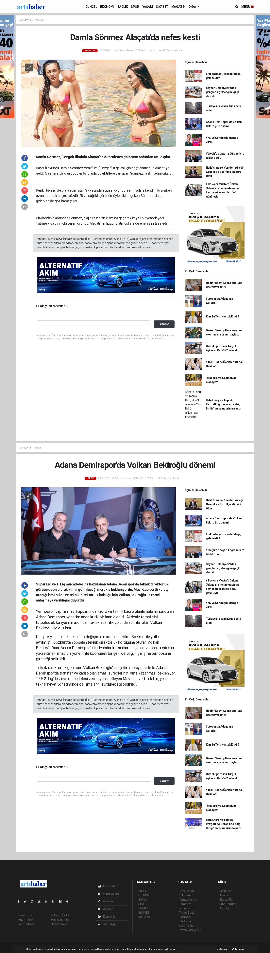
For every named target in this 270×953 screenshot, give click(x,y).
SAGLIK (122, 7)
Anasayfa (25, 19)
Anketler (224, 895)
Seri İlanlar (185, 921)
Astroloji (224, 908)
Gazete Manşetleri (190, 930)
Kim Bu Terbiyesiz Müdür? (222, 316)
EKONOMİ (107, 7)
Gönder (164, 323)
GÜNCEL (91, 7)
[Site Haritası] (62, 901)
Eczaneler (185, 903)
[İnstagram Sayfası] (34, 901)
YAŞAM (147, 7)
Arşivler (108, 909)
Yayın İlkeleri (25, 919)
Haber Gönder (59, 924)
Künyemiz (109, 916)
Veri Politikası (26, 924)
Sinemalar (185, 917)
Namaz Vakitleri (188, 899)
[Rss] (55, 901)
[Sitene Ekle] (69, 901)
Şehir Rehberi (187, 925)
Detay (223, 949)
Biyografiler (226, 899)
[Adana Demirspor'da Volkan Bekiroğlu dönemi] (98, 530)
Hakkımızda (25, 915)
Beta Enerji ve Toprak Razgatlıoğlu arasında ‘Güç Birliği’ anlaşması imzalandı (223, 404)
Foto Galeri (110, 886)
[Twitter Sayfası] (27, 901)
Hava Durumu (187, 890)
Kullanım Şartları (61, 915)
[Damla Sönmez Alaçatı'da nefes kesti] (98, 103)
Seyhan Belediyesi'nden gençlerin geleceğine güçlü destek (223, 92)
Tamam (239, 949)
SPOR (135, 7)
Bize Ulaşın (109, 924)
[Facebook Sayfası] (20, 901)
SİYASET (162, 7)
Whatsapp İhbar (60, 919)
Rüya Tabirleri (227, 903)
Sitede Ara (225, 890)
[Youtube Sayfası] (41, 901)
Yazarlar (107, 901)
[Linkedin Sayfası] (48, 901)
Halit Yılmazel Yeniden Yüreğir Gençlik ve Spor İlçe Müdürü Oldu (225, 172)
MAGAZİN (178, 7)
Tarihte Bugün (187, 912)
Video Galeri (110, 893)
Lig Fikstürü (186, 908)
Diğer (193, 7)
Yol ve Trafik (186, 895)
